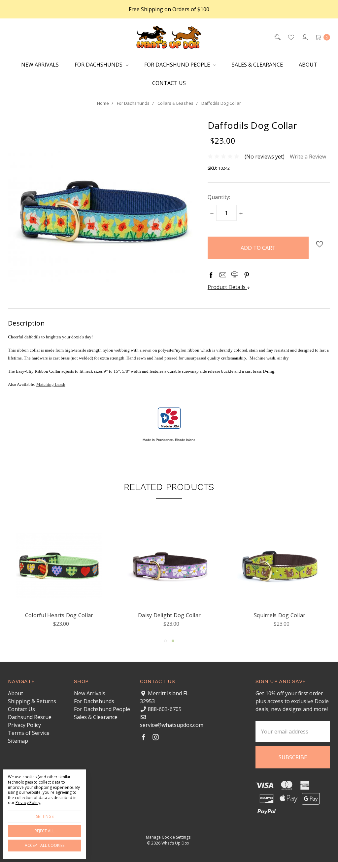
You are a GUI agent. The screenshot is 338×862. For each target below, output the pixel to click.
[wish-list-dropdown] (319, 244)
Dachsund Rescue (29, 717)
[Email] (223, 275)
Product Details (227, 287)
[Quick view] (91, 533)
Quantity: (219, 197)
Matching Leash (50, 384)
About (308, 64)
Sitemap (18, 740)
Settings (44, 816)
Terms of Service (29, 732)
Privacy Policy (24, 725)
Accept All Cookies (44, 845)
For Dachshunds (99, 64)
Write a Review (308, 156)
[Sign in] (304, 37)
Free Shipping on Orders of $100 (169, 9)
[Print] (234, 275)
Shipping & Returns (32, 701)
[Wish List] (291, 37)
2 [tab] (173, 641)
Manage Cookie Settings (168, 837)
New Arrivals (40, 64)
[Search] (277, 37)
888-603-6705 (165, 709)
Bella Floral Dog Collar (59, 615)
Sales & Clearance (257, 64)
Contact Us (169, 83)
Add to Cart (59, 597)
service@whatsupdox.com (171, 725)
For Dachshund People (177, 64)
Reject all (44, 831)
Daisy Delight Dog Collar (279, 615)
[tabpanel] (59, 575)
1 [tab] (165, 641)
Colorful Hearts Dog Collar (169, 615)
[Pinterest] (246, 275)
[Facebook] (211, 275)
